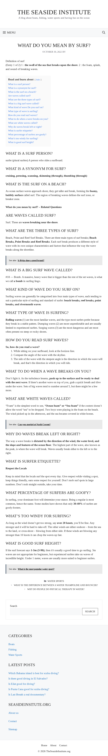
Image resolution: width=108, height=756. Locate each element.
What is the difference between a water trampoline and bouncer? (56, 585)
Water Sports (56, 581)
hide (38, 79)
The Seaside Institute (54, 12)
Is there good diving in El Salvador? (28, 678)
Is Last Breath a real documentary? (26, 694)
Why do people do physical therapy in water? (55, 589)
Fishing (12, 649)
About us (13, 712)
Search (13, 605)
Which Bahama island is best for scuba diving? (33, 673)
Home (44, 745)
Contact (12, 721)
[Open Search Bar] (103, 32)
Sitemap (12, 729)
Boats (11, 644)
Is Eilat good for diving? (21, 683)
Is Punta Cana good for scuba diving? (28, 689)
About (53, 745)
